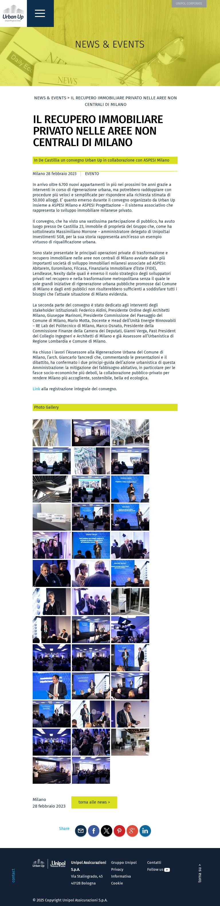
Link (36, 389)
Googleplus (132, 831)
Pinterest (119, 831)
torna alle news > (94, 802)
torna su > (199, 873)
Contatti (154, 862)
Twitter (106, 831)
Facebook (93, 831)
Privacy (117, 869)
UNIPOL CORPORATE (189, 3)
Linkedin (145, 831)
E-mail (81, 831)
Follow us (155, 869)
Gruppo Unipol (124, 862)
